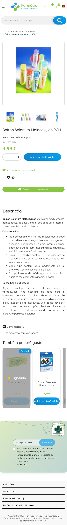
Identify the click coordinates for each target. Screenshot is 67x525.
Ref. (4, 142)
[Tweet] (8, 177)
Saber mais (21, 464)
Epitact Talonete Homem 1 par (47, 384)
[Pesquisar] (59, 20)
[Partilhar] (3, 177)
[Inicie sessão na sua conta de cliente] (45, 6)
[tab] (12, 211)
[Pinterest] (13, 177)
